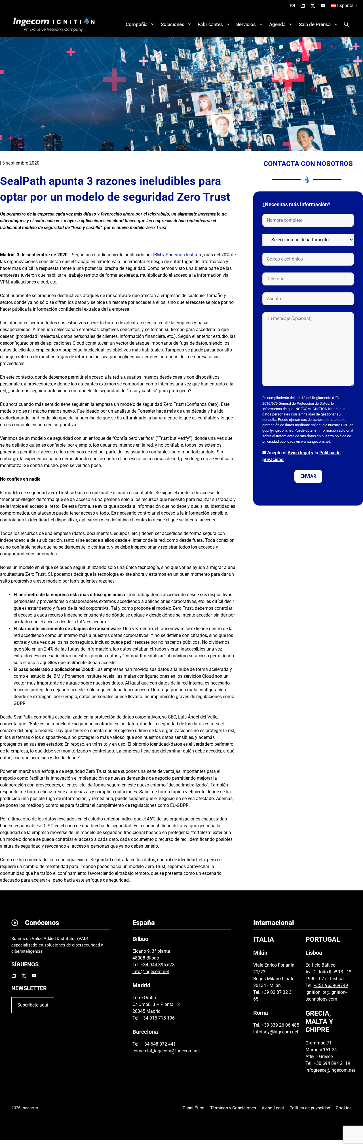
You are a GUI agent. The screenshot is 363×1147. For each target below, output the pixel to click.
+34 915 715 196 (158, 1018)
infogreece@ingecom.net (330, 1070)
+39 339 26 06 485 (280, 1025)
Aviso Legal (273, 1107)
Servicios (246, 24)
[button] (346, 24)
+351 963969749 (331, 985)
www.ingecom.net (315, 441)
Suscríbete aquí (32, 1005)
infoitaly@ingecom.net (275, 1032)
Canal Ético (193, 1107)
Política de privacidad (310, 1107)
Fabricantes (210, 24)
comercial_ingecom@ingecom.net (166, 1051)
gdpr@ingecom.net (277, 430)
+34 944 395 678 (158, 964)
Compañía (136, 24)
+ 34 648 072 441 (158, 1044)
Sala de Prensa (315, 24)
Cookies (344, 1107)
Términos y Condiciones (233, 1107)
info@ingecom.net (150, 971)
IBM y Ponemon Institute (177, 254)
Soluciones (172, 24)
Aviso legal (299, 452)
